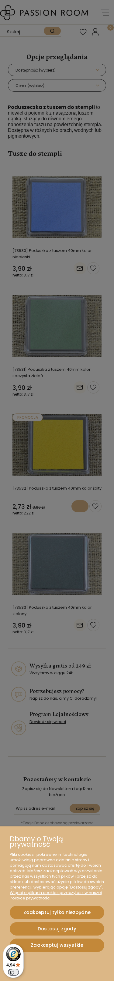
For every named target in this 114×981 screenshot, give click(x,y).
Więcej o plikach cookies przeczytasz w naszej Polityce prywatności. (56, 895)
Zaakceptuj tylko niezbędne (57, 912)
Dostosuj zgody (57, 929)
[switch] (13, 972)
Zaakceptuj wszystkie (57, 945)
